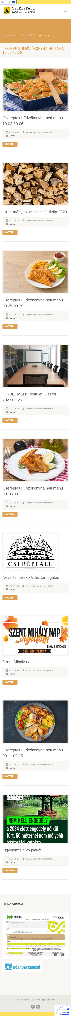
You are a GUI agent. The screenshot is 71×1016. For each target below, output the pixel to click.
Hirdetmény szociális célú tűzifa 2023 (34, 212)
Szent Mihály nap (17, 662)
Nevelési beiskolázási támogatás (30, 577)
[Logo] (23, 11)
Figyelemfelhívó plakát (21, 850)
